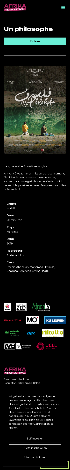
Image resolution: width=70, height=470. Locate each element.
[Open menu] (63, 7)
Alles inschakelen (35, 457)
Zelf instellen (35, 438)
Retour (35, 41)
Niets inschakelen (35, 448)
